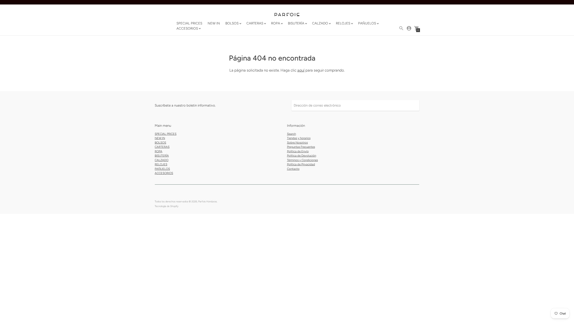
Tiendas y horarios (299, 138)
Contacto (293, 168)
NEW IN (214, 23)
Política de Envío (298, 151)
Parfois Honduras (207, 201)
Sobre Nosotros (297, 142)
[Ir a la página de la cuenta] (409, 28)
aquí (300, 70)
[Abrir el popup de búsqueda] (401, 28)
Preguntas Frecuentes (301, 146)
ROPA (158, 151)
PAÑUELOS (162, 168)
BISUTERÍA (162, 155)
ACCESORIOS (164, 173)
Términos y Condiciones (302, 160)
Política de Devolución (301, 155)
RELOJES (161, 164)
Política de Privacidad (301, 164)
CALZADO (161, 160)
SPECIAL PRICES (189, 23)
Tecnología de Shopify (166, 206)
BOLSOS (160, 142)
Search (291, 133)
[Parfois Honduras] (287, 15)
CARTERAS (162, 146)
